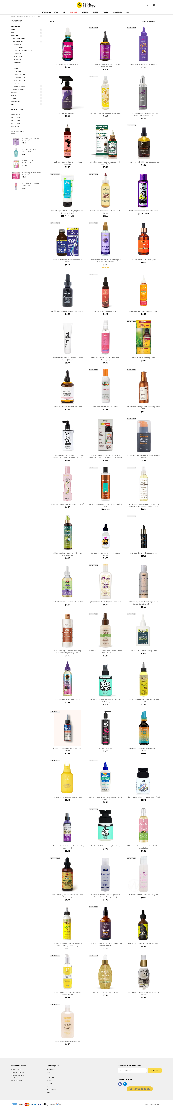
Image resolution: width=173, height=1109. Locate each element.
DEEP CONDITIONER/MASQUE (23, 50)
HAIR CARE (73, 12)
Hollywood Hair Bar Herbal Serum (67, 64)
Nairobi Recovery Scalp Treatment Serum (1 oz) (67, 311)
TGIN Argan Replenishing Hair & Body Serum (143, 162)
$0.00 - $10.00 (15, 115)
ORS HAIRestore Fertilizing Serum (143, 358)
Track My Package (17, 1072)
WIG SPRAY (17, 62)
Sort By (143, 21)
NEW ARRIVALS (46, 12)
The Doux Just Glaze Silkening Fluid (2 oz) (105, 846)
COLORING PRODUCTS (20, 89)
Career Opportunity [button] (139, 1088)
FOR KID (16, 83)
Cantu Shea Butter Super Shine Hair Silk (105, 407)
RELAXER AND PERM (19, 80)
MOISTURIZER (18, 56)
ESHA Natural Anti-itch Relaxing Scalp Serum (143, 944)
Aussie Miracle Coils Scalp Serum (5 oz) (143, 64)
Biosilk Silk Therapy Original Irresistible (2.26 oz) (67, 504)
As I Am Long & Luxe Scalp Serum (105, 311)
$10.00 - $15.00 (16, 118)
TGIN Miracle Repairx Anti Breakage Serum (67, 407)
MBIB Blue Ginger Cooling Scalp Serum (143, 553)
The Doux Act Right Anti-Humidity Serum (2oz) (144, 797)
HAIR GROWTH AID (19, 74)
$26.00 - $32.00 (16, 127)
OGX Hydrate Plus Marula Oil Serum (105, 992)
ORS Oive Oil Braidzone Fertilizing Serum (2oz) (67, 602)
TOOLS (105, 12)
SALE (128, 12)
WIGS (56, 12)
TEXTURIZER (17, 59)
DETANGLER (17, 53)
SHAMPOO (17, 44)
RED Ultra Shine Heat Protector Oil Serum (143, 211)
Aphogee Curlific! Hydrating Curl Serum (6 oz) (106, 602)
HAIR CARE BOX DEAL (19, 38)
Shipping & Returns (17, 1075)
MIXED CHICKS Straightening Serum (67, 1041)
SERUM (16, 68)
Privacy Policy (16, 1069)
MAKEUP (96, 12)
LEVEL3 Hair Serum (105, 748)
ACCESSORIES (117, 12)
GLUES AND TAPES (19, 77)
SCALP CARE (17, 71)
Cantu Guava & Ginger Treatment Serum (143, 311)
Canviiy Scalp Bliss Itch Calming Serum (143, 651)
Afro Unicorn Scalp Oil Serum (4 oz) (67, 699)
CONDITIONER (18, 47)
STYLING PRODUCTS (19, 86)
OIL (15, 65)
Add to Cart (67, 107)
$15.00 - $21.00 (16, 121)
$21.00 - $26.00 (16, 124)
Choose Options (67, 58)
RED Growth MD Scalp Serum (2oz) (144, 260)
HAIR (64, 12)
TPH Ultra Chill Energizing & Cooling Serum (67, 797)
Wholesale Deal (16, 1081)
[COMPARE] (82, 32)
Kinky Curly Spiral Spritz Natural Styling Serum (105, 113)
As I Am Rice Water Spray (67, 113)
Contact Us (15, 1078)
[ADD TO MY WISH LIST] (82, 35)
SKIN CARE (85, 12)
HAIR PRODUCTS (18, 41)
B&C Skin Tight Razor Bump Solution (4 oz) (143, 895)
